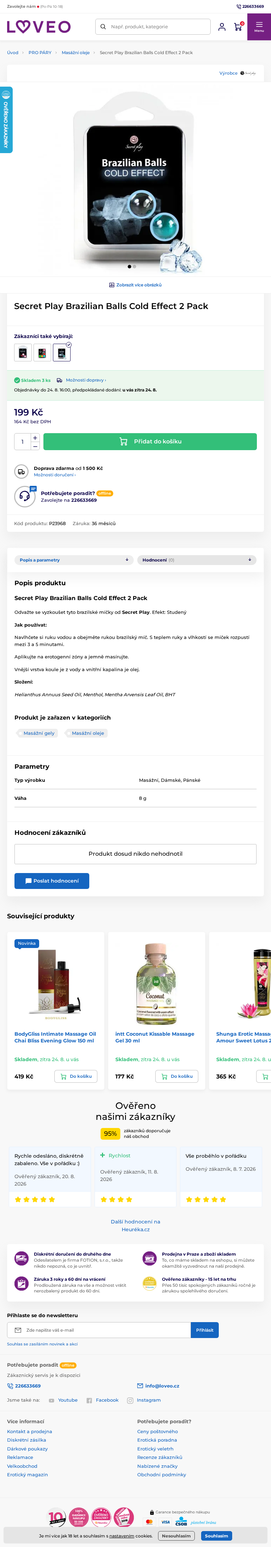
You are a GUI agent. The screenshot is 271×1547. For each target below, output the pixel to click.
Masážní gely (39, 733)
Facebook (107, 1400)
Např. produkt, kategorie (139, 26)
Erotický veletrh (155, 1449)
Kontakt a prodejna (29, 1431)
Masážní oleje (76, 52)
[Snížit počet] (35, 446)
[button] (259, 26)
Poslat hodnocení (55, 881)
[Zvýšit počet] (35, 438)
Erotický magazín (27, 1474)
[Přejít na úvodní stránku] (39, 27)
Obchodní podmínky (161, 1474)
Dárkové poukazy (27, 1449)
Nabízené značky (157, 1466)
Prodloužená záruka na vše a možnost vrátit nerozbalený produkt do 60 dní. (80, 1288)
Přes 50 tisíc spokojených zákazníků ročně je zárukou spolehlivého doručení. (208, 1288)
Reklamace (20, 1457)
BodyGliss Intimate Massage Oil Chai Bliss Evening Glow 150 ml (55, 1037)
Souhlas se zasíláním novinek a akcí (42, 1344)
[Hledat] (103, 27)
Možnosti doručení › (55, 474)
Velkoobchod (22, 1466)
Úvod (12, 52)
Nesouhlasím (176, 1536)
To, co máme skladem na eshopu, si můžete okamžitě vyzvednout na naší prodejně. (208, 1263)
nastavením (121, 1536)
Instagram (149, 1400)
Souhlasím (216, 1536)
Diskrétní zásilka (26, 1440)
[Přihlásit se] (222, 27)
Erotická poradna (157, 1440)
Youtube (68, 1400)
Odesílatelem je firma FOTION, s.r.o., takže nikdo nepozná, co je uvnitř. (78, 1263)
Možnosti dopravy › (86, 380)
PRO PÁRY (40, 52)
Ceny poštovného (157, 1431)
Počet (22, 442)
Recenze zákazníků (159, 1457)
